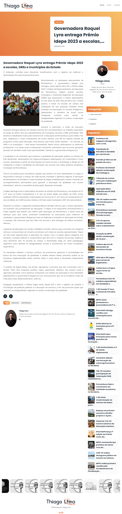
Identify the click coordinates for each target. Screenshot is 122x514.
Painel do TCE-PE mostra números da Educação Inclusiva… (105, 423)
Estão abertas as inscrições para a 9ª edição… (105, 326)
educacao (15, 303)
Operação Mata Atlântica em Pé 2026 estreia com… (105, 191)
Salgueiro (93, 124)
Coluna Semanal (95, 114)
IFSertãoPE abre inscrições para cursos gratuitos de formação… (102, 338)
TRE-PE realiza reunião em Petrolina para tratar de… (106, 202)
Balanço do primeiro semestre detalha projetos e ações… (105, 413)
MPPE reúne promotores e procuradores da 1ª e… (106, 302)
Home (102, 5)
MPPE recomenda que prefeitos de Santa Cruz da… (106, 445)
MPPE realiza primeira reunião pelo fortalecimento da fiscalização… (102, 467)
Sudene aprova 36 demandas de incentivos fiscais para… (100, 248)
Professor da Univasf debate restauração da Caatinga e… (105, 170)
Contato (117, 5)
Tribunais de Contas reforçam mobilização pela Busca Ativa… (106, 181)
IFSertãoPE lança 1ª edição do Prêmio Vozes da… (104, 434)
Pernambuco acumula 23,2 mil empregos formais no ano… (106, 212)
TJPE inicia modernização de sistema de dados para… (100, 401)
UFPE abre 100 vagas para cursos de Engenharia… (105, 260)
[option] (10, 486)
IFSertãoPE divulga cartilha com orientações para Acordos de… (100, 314)
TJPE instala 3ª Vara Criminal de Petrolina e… (105, 292)
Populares (59, 22)
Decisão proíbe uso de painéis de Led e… (106, 160)
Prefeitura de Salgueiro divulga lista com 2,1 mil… (106, 141)
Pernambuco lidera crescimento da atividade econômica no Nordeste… (102, 388)
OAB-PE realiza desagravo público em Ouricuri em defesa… (106, 455)
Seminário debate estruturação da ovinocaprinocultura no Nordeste (101, 362)
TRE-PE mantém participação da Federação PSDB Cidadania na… (99, 375)
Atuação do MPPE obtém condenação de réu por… (105, 236)
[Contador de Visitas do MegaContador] (61, 512)
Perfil (109, 5)
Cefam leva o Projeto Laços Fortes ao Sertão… (105, 270)
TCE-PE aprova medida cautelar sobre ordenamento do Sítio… (101, 224)
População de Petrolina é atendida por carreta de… (105, 151)
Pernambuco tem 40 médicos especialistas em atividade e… (106, 281)
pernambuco (26, 303)
